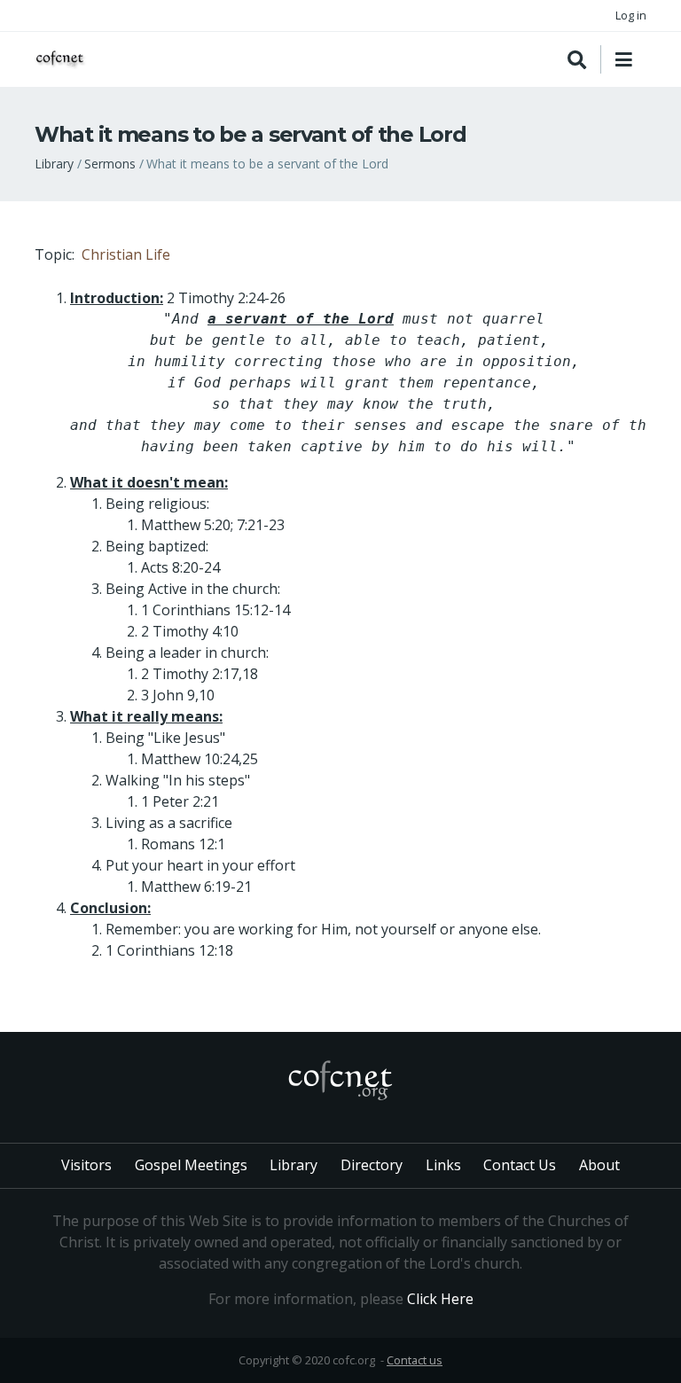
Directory (371, 1165)
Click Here (440, 1299)
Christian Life (126, 254)
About (599, 1165)
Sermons (110, 163)
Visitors (86, 1165)
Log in (630, 15)
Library (54, 163)
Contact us (414, 1360)
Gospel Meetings (191, 1165)
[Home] (61, 60)
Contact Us (519, 1165)
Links (443, 1165)
